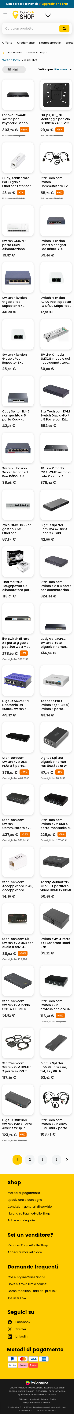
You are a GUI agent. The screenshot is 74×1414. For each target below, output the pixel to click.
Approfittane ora (54, 4)
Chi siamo (23, 1399)
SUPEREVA (50, 1395)
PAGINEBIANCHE (26, 1391)
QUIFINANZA (24, 1395)
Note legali (34, 1399)
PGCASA (13, 1391)
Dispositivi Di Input (37, 52)
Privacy (44, 1399)
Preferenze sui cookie (40, 1402)
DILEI (51, 1391)
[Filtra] (14, 69)
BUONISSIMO (37, 1395)
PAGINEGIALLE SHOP (54, 1388)
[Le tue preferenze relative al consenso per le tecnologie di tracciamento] (67, 1407)
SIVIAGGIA (60, 1391)
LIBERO (13, 1388)
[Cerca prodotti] (64, 28)
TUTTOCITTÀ (41, 1391)
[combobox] (37, 28)
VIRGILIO (22, 1388)
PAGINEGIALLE (35, 1388)
